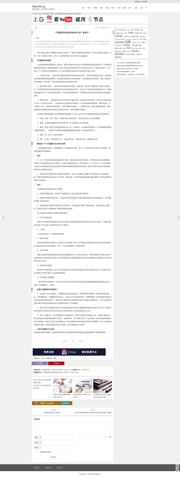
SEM (118, 8)
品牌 (128, 42)
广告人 (143, 42)
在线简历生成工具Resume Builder (128, 68)
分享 (80, 341)
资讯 (83, 8)
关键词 (140, 39)
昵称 (38, 437)
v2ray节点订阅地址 (120, 39)
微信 (140, 45)
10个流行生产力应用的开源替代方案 (128, 63)
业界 (88, 8)
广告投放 (126, 45)
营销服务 (137, 1)
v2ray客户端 (133, 36)
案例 (144, 48)
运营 (135, 8)
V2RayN (126, 36)
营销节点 (139, 54)
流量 (124, 51)
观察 (101, 8)
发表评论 (104, 28)
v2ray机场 (142, 36)
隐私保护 (60, 467)
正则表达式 (118, 51)
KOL (132, 30)
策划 (107, 8)
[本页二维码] (177, 471)
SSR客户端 (138, 33)
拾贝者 (75, 370)
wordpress (128, 39)
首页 (35, 14)
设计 (130, 8)
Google (128, 30)
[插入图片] (110, 437)
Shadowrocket (119, 33)
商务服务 (46, 14)
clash (116, 30)
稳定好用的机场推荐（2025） (126, 71)
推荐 (52, 14)
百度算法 (135, 51)
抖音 (129, 48)
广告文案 (134, 45)
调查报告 (118, 57)
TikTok (144, 33)
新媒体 (137, 48)
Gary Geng (38, 6)
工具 (141, 8)
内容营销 (119, 42)
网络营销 (127, 54)
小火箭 (134, 42)
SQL (126, 33)
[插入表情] (105, 437)
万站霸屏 (40, 363)
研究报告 (119, 54)
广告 (138, 42)
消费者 (95, 8)
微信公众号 (118, 48)
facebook (122, 30)
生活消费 (144, 1)
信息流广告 (135, 39)
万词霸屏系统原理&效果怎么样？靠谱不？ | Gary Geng (60, 372)
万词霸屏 (56, 363)
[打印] (96, 27)
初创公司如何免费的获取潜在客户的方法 (130, 66)
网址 (36, 447)
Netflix (137, 30)
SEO (112, 8)
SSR (130, 32)
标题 (140, 48)
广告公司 (118, 45)
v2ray (119, 36)
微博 (124, 48)
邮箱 (38, 442)
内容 (124, 8)
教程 (133, 48)
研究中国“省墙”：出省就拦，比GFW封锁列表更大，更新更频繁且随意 (139, 74)
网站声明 (48, 467)
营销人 (133, 54)
